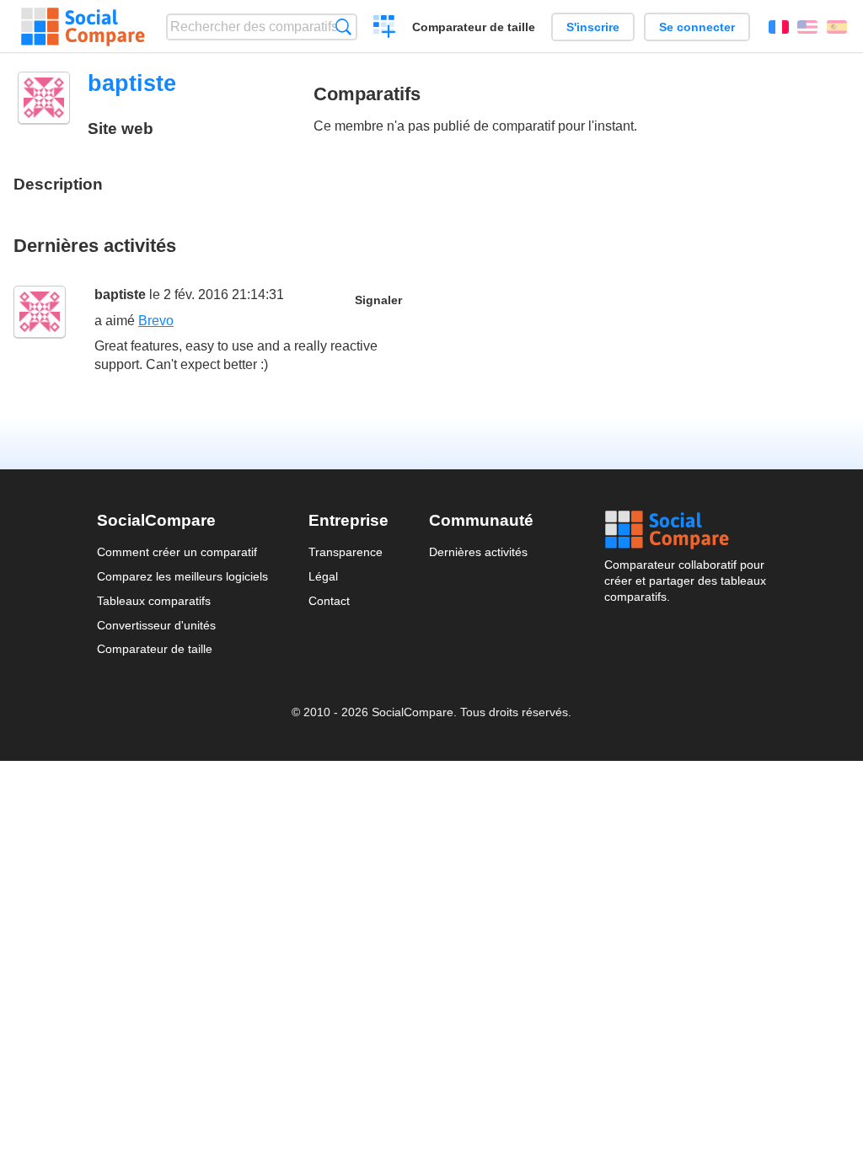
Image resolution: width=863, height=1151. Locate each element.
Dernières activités (478, 552)
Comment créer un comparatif (177, 552)
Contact (329, 601)
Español (837, 27)
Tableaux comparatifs (154, 601)
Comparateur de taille (473, 27)
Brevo (156, 320)
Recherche (343, 27)
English (807, 27)
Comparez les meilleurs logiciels (182, 576)
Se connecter (697, 27)
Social (685, 530)
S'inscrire (592, 27)
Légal (323, 576)
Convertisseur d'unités (156, 625)
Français (779, 27)
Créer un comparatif (384, 28)
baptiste (120, 294)
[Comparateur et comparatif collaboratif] (83, 27)
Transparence (345, 552)
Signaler (378, 300)
